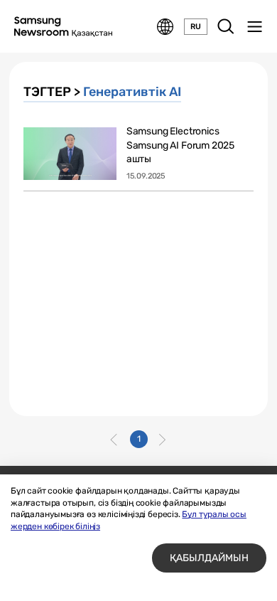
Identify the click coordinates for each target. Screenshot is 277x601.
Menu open (254, 27)
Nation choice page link (165, 27)
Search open (226, 27)
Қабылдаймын (209, 558)
